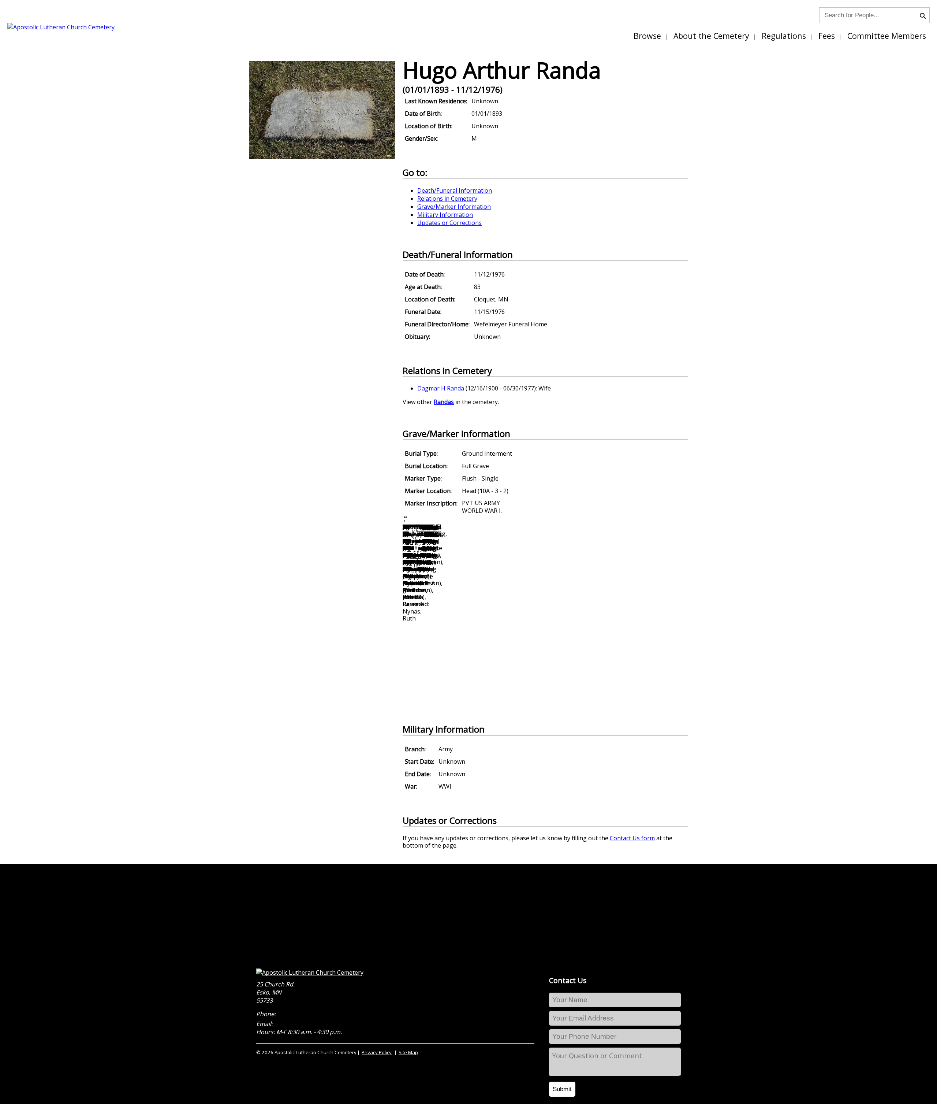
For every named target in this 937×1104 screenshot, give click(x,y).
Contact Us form (632, 838)
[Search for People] (924, 15)
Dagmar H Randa (440, 388)
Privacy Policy (377, 1052)
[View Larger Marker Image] (322, 157)
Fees (826, 35)
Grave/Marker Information (454, 207)
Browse (647, 35)
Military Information (445, 215)
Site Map (408, 1052)
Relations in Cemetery (447, 199)
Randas (444, 402)
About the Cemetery (711, 35)
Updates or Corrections (449, 223)
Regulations (784, 35)
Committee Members (886, 35)
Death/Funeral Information (454, 190)
